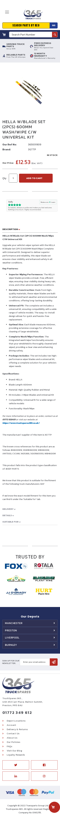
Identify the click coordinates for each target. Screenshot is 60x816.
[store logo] (32, 15)
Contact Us (13, 733)
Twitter (15, 765)
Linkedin (15, 776)
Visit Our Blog (14, 750)
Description (10, 229)
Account (11, 725)
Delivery (8, 509)
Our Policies (13, 742)
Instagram (44, 776)
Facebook (44, 765)
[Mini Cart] (4, 34)
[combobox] (33, 34)
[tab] (30, 229)
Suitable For (10, 521)
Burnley (11, 645)
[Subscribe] (54, 662)
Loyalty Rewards (16, 755)
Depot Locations (16, 720)
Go (53, 25)
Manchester (14, 623)
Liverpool (12, 637)
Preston (11, 630)
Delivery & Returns (17, 729)
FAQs (9, 746)
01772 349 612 (17, 712)
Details (7, 515)
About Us (12, 737)
